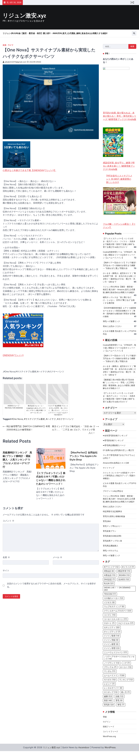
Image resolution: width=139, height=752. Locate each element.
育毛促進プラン (109, 531)
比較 (119, 696)
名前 (6, 557)
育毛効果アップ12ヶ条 (112, 541)
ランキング (126, 680)
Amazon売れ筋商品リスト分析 (116, 463)
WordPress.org (109, 736)
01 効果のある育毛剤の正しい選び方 (118, 450)
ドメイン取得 (111, 636)
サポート (109, 623)
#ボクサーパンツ (65, 419)
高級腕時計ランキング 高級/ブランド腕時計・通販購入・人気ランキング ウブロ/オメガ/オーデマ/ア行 (17, 459)
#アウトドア (111, 567)
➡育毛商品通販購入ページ (114, 445)
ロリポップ (111, 692)
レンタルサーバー (113, 688)
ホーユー (126, 667)
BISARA (124, 575)
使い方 (125, 692)
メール (57, 557)
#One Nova (17, 419)
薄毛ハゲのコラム (110, 550)
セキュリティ (112, 627)
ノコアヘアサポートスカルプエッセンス (119, 657)
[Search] (134, 33)
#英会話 (109, 571)
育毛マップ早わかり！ (112, 526)
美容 (108, 700)
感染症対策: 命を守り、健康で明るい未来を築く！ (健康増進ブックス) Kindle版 (119, 166)
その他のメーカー (113, 598)
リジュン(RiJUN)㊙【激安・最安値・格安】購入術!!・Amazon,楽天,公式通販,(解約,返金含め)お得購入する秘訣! (55, 33)
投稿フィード (108, 726)
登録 (105, 717)
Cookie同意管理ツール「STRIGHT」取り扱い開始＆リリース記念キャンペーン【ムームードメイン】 (119, 255)
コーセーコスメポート (115, 619)
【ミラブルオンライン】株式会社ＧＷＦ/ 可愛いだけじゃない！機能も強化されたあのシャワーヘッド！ (50, 478)
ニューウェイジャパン (115, 652)
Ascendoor (83, 747)
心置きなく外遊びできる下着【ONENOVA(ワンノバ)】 (29, 170)
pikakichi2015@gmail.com (15, 62)
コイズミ (110, 615)
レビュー (109, 684)
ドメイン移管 (111, 644)
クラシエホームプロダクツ (117, 611)
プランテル (110, 667)
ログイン (106, 721)
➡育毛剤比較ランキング (113, 440)
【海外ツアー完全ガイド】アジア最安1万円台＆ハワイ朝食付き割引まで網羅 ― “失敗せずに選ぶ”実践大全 (119, 265)
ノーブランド (111, 663)
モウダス (110, 680)
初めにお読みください (112, 326)
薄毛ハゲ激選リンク (111, 321)
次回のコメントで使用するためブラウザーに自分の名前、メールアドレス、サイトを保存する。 (51, 585)
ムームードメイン (114, 675)
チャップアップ (112, 632)
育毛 (119, 700)
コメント (8, 520)
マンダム (109, 671)
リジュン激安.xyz (24, 15)
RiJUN (109, 583)
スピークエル (125, 623)
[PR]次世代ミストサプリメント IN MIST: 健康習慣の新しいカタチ (119, 179)
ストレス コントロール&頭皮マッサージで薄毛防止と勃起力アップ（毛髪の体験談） (119, 475)
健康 (108, 696)
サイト (6, 570)
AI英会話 (110, 575)
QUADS (123, 579)
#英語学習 (124, 571)
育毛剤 (109, 705)
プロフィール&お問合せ (113, 491)
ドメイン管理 (112, 648)
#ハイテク (51, 419)
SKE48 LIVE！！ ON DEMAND (117, 589)
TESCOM (110, 594)
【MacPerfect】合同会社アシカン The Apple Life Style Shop (84, 456)
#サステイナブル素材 (34, 419)
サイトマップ (108, 468)
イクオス (109, 602)
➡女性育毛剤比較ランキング (115, 435)
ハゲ (126, 663)
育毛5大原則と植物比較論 (114, 516)
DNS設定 (109, 579)
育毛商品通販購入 (110, 545)
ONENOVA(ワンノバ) (13, 355)
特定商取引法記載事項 (112, 511)
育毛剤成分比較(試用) (112, 536)
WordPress (110, 747)
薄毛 (120, 705)
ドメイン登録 (111, 640)
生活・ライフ (8, 45)
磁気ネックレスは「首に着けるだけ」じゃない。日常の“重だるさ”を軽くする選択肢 (119, 300)
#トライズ (128, 567)
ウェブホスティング (114, 606)
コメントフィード (110, 731)
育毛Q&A (107, 521)
